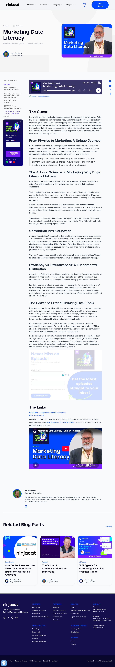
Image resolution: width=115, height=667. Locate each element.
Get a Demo (100, 4)
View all (109, 526)
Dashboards (36, 632)
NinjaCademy (75, 632)
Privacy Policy (8, 661)
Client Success (58, 617)
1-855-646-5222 (98, 611)
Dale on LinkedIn (36, 415)
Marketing (56, 607)
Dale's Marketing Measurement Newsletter (47, 412)
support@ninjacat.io (99, 609)
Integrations (70, 5)
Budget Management (39, 641)
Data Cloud (36, 607)
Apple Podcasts (52, 422)
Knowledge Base (76, 629)
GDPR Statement (35, 661)
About (73, 641)
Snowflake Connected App (41, 617)
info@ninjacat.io (98, 627)
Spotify (63, 422)
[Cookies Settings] (4, 663)
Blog (72, 607)
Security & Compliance (50, 661)
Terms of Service (21, 661)
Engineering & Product (60, 613)
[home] (12, 4)
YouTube (70, 422)
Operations (56, 620)
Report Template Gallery (78, 617)
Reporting (35, 629)
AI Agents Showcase (39, 610)
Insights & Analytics (59, 610)
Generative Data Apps (39, 635)
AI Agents (35, 638)
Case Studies (75, 613)
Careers (73, 644)
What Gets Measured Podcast (80, 610)
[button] (32, 5)
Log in (84, 5)
